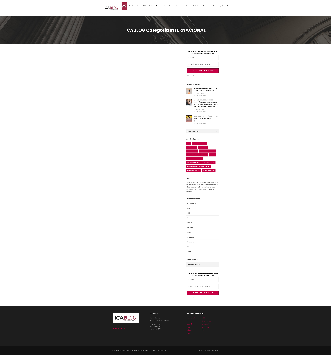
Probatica (196, 6)
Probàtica (205, 327)
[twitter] (121, 329)
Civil (150, 6)
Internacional (160, 6)
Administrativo (134, 6)
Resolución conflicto (207, 151)
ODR (188, 143)
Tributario (206, 6)
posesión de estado (193, 170)
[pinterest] (118, 329)
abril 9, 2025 (200, 109)
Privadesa (215, 351)
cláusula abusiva (208, 170)
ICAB (200, 351)
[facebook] (113, 329)
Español (221, 6)
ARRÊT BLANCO (191, 147)
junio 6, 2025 (200, 93)
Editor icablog (201, 95)
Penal (188, 6)
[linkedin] (116, 329)
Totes (188, 333)
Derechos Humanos (199, 143)
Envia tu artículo (193, 131)
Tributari (189, 330)
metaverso (202, 147)
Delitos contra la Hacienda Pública (198, 166)
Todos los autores (193, 264)
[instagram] (124, 329)
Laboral (170, 6)
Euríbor (204, 155)
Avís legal (207, 351)
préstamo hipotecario (194, 158)
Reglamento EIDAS (208, 162)
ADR (144, 6)
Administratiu (191, 318)
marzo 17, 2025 (200, 121)
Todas (189, 252)
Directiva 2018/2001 (193, 162)
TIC (214, 6)
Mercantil (179, 6)
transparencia (191, 151)
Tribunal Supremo (192, 155)
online (212, 155)
